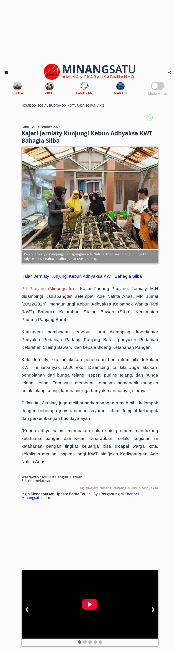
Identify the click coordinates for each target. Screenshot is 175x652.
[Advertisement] (87, 32)
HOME (26, 105)
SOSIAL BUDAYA (49, 105)
